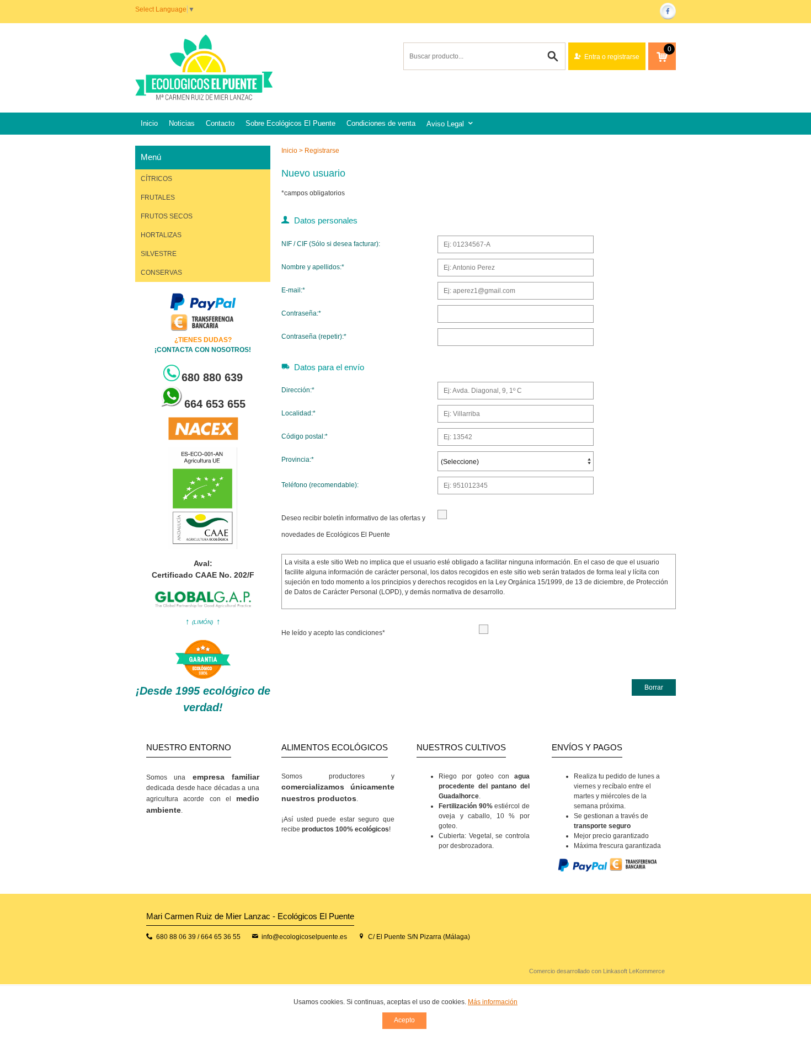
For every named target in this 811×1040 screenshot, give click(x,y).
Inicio (149, 123)
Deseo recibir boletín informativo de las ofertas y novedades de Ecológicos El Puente (353, 526)
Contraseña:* (301, 313)
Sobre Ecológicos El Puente (290, 123)
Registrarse (322, 150)
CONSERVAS (161, 272)
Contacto (220, 123)
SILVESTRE (159, 254)
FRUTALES (158, 197)
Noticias (182, 123)
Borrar (653, 687)
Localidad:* (298, 413)
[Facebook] (668, 17)
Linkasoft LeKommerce (634, 971)
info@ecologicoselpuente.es (304, 937)
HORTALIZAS (161, 235)
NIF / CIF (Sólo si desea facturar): (330, 244)
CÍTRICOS (156, 179)
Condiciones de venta (380, 123)
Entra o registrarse (611, 57)
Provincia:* (297, 459)
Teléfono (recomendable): (320, 485)
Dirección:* (297, 390)
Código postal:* (304, 436)
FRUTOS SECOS (167, 216)
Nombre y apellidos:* (312, 267)
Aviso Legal (445, 124)
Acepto (404, 1020)
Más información (492, 1002)
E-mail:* (293, 290)
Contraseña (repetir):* (313, 336)
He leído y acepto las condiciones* (333, 633)
